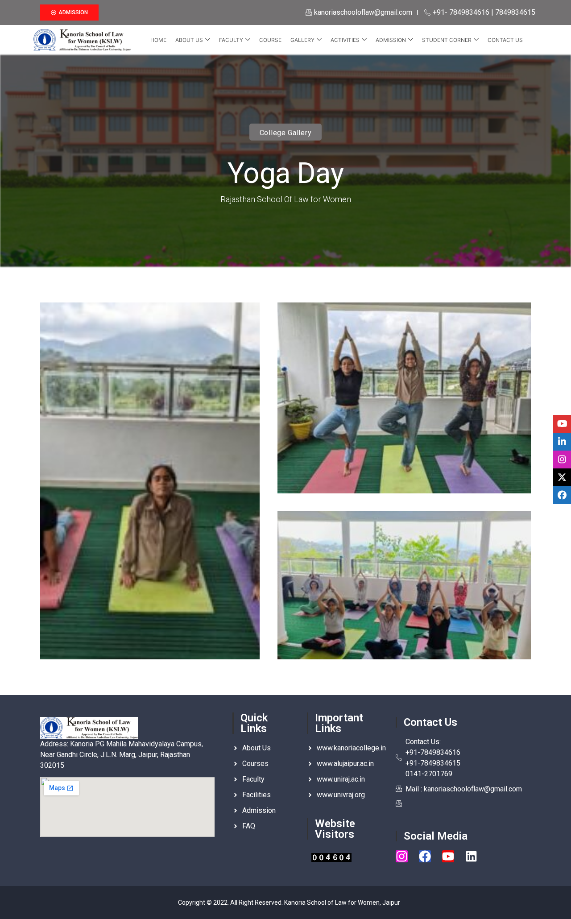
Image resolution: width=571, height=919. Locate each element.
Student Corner (447, 40)
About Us (189, 40)
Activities (345, 40)
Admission (391, 40)
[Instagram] (402, 856)
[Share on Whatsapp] (238, 646)
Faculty (231, 40)
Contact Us (505, 40)
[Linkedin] (471, 856)
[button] (285, 132)
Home (158, 40)
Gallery (302, 40)
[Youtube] (448, 856)
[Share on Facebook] (226, 646)
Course (270, 40)
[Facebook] (425, 856)
